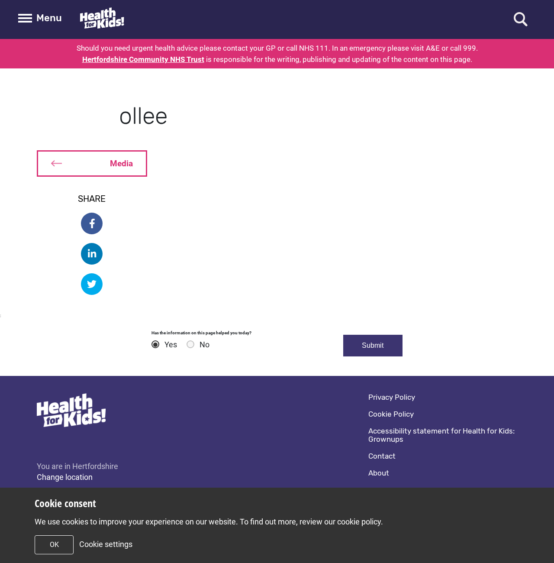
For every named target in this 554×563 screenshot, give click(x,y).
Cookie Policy (391, 414)
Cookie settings (105, 544)
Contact (382, 456)
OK (54, 544)
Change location (65, 477)
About (378, 473)
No (204, 344)
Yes (170, 344)
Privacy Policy (391, 397)
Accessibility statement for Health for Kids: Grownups (441, 435)
